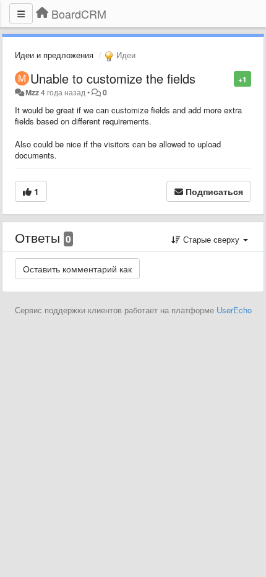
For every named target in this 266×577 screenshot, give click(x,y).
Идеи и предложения (54, 55)
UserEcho (234, 310)
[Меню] (21, 13)
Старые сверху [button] (211, 239)
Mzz (32, 92)
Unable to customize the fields (112, 78)
